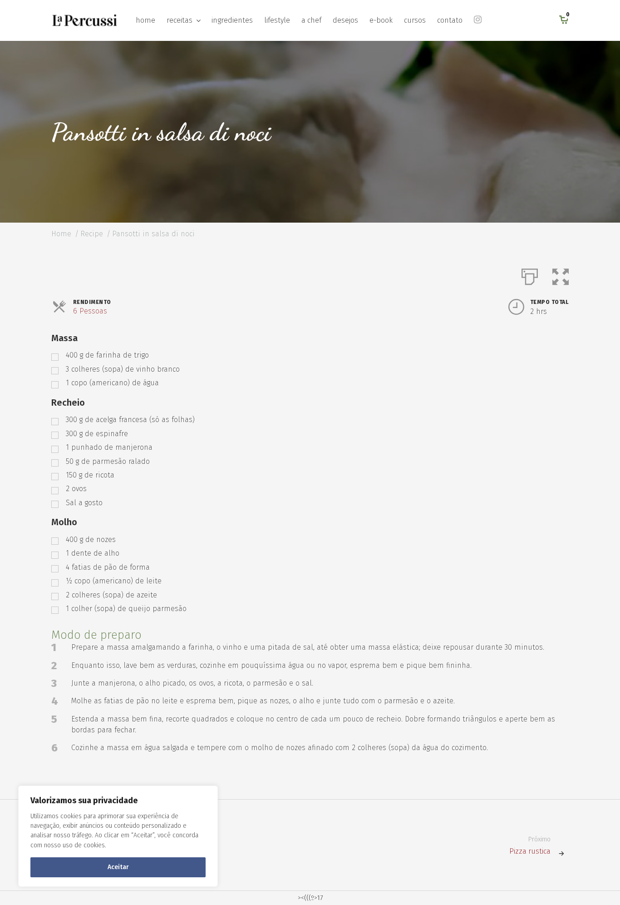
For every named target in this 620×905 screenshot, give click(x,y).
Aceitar (118, 867)
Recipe (91, 233)
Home (61, 233)
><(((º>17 (310, 898)
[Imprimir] (530, 275)
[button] (560, 275)
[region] (118, 836)
